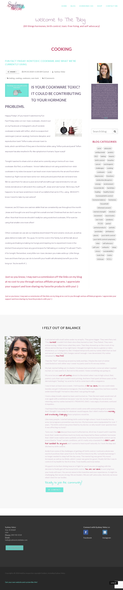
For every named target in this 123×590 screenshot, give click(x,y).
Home (64, 6)
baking (12, 78)
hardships (110, 188)
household (104, 204)
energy (98, 184)
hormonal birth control (104, 196)
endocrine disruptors (104, 180)
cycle (109, 172)
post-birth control (108, 235)
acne (99, 148)
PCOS (100, 223)
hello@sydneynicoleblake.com (16, 540)
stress (97, 251)
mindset (112, 212)
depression (99, 176)
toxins (109, 255)
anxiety (110, 152)
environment (108, 184)
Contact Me (112, 6)
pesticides (99, 231)
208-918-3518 (16, 535)
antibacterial (100, 152)
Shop (99, 6)
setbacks (105, 247)
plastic (96, 235)
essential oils (99, 188)
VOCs (109, 259)
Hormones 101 (86, 6)
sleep (114, 247)
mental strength (100, 212)
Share (13, 72)
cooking (18, 78)
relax (98, 243)
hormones (112, 200)
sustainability (108, 251)
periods (112, 227)
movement (98, 216)
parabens (109, 220)
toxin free (100, 255)
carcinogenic (108, 164)
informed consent (104, 208)
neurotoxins (109, 216)
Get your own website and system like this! (21, 582)
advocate (107, 148)
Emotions (110, 176)
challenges (100, 168)
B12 (96, 156)
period (108, 223)
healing (97, 192)
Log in (113, 583)
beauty (111, 156)
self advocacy (108, 243)
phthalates (110, 231)
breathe (111, 160)
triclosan (100, 259)
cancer (98, 164)
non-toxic (35, 78)
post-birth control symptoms (104, 239)
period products (100, 227)
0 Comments (49, 78)
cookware (26, 78)
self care (96, 247)
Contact (56, 490)
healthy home (109, 192)
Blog (73, 6)
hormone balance (99, 200)
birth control (100, 160)
